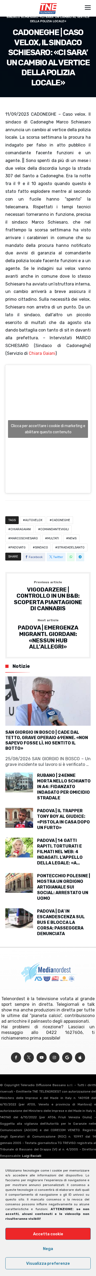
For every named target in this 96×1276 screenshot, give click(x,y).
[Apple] (80, 1057)
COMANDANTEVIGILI (54, 529)
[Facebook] (16, 1057)
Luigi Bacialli (31, 1156)
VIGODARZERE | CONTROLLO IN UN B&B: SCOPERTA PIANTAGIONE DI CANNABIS (48, 596)
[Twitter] (29, 1057)
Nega (48, 1248)
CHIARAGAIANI (20, 529)
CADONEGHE (61, 520)
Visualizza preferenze (48, 1263)
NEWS (72, 538)
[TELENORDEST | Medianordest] (48, 3)
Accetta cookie (48, 1234)
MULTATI (53, 538)
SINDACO (41, 547)
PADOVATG (18, 547)
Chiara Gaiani (42, 353)
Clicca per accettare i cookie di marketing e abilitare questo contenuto (48, 429)
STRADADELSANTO (71, 547)
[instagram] (54, 1057)
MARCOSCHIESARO (24, 538)
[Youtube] (42, 1057)
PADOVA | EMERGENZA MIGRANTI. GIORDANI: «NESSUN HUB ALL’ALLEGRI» (48, 634)
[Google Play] (67, 1057)
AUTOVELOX (33, 520)
